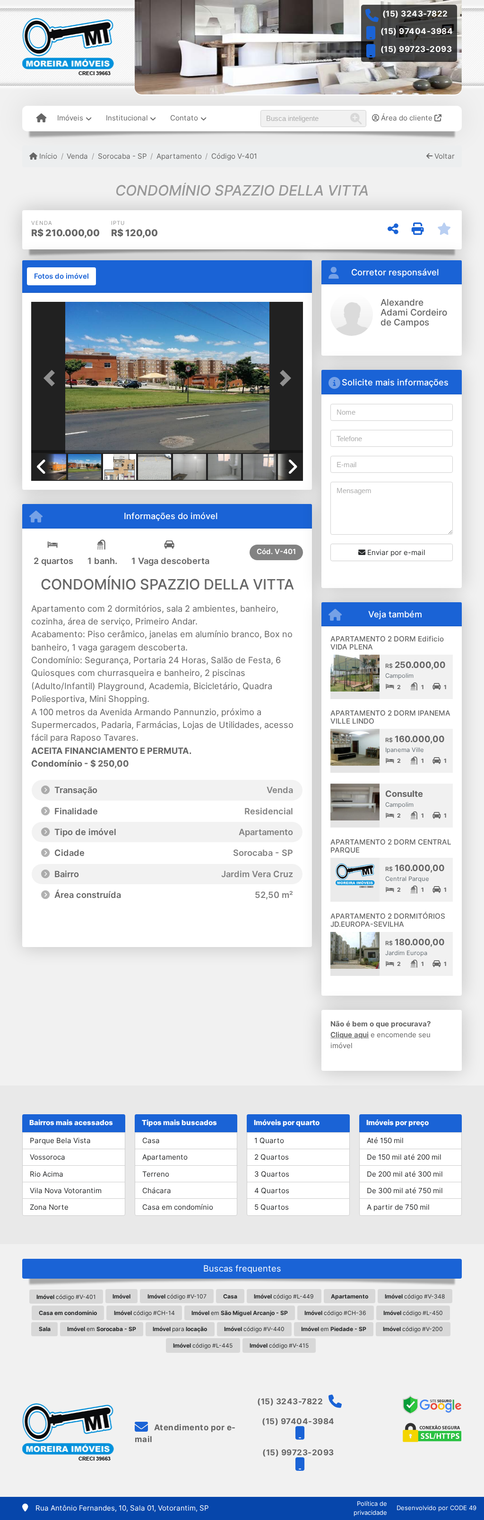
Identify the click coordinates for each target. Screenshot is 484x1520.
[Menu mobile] (41, 118)
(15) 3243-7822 (415, 13)
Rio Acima (46, 1174)
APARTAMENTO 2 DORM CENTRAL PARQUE (390, 845)
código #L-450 (413, 1312)
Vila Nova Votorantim (66, 1190)
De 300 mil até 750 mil (405, 1190)
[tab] (61, 276)
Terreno (155, 1174)
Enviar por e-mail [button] (395, 552)
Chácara (156, 1190)
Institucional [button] (127, 117)
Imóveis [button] (70, 117)
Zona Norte (49, 1207)
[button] (51, 378)
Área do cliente (406, 117)
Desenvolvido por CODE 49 (436, 1507)
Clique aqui (349, 1034)
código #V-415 (279, 1345)
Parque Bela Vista (60, 1140)
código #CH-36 (335, 1312)
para (180, 1328)
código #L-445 (203, 1345)
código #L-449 (284, 1296)
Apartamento (179, 156)
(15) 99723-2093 (416, 49)
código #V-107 (177, 1296)
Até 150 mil (385, 1140)
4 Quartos (271, 1190)
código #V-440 (254, 1328)
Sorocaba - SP (122, 156)
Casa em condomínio (177, 1207)
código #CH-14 (144, 1312)
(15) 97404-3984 (416, 31)
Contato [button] (184, 117)
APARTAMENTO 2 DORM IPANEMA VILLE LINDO (390, 717)
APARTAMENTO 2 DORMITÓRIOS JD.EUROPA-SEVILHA (387, 920)
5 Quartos (271, 1207)
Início (47, 156)
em (239, 1312)
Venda (77, 156)
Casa (151, 1140)
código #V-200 (413, 1328)
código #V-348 (415, 1296)
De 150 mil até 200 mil (404, 1157)
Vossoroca (47, 1157)
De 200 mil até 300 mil (405, 1174)
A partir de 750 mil (398, 1207)
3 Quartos (271, 1174)
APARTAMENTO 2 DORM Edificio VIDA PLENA (387, 642)
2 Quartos (271, 1157)
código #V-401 (66, 1296)
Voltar (443, 156)
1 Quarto (269, 1140)
